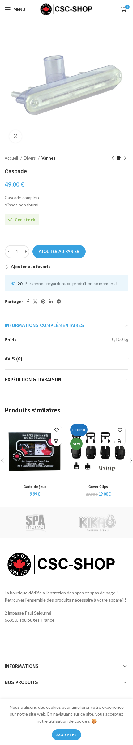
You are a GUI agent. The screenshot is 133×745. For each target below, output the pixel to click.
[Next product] (125, 158)
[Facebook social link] (28, 302)
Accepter (66, 734)
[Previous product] (113, 158)
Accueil (12, 158)
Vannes (48, 158)
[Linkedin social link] (51, 302)
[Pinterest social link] (43, 302)
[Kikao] (97, 522)
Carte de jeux (35, 486)
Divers (30, 158)
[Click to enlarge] (15, 136)
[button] (56, 440)
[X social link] (35, 302)
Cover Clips (98, 486)
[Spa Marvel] (35, 522)
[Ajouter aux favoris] (56, 430)
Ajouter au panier (59, 251)
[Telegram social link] (59, 302)
